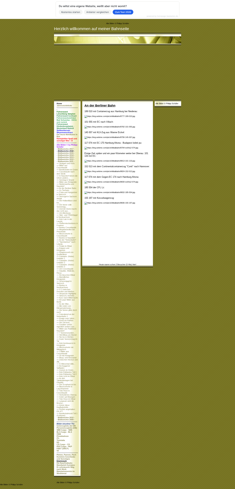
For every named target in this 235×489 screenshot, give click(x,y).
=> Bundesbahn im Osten (67, 170)
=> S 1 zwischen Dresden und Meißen (65, 290)
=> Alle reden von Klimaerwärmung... (64, 307)
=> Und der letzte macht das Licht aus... (67, 210)
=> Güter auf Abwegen (66, 397)
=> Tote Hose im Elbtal (66, 399)
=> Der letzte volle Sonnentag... (64, 206)
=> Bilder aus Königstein (67, 182)
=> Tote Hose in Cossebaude (63, 392)
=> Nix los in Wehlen (65, 337)
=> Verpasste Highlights (66, 294)
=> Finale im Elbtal (64, 246)
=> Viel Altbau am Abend (66, 335)
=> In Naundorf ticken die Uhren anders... (67, 177)
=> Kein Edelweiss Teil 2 (67, 374)
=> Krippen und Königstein (63, 249)
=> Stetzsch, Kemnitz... (66, 296)
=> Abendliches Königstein (63, 278)
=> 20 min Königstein (65, 356)
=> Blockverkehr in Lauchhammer (64, 388)
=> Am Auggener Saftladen (63, 367)
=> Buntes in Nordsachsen (62, 286)
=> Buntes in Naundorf (66, 238)
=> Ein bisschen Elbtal (66, 275)
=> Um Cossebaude (65, 269)
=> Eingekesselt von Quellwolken (65, 253)
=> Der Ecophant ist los (66, 384)
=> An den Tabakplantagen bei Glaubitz (65, 380)
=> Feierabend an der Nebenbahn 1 (65, 315)
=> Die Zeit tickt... (64, 322)
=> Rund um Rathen (65, 320)
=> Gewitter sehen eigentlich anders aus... (66, 326)
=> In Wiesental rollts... (66, 364)
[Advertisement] (117, 73)
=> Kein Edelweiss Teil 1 (67, 372)
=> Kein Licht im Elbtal (66, 376)
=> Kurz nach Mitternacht (67, 298)
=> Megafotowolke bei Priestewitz (66, 230)
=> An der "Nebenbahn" (66, 240)
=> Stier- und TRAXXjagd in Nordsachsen (67, 216)
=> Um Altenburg (63, 213)
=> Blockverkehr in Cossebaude (64, 235)
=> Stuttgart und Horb (65, 163)
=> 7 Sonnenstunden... (66, 333)
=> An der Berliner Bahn (66, 188)
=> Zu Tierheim (63, 190)
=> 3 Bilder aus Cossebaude (63, 352)
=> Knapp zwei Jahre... (66, 318)
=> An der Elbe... (63, 304)
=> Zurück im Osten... (66, 370)
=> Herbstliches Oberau (67, 395)
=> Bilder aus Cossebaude (62, 166)
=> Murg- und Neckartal (66, 358)
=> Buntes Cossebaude (66, 227)
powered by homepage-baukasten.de (162, 16)
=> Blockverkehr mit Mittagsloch (65, 348)
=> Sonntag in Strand (65, 180)
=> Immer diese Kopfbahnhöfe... (63, 406)
